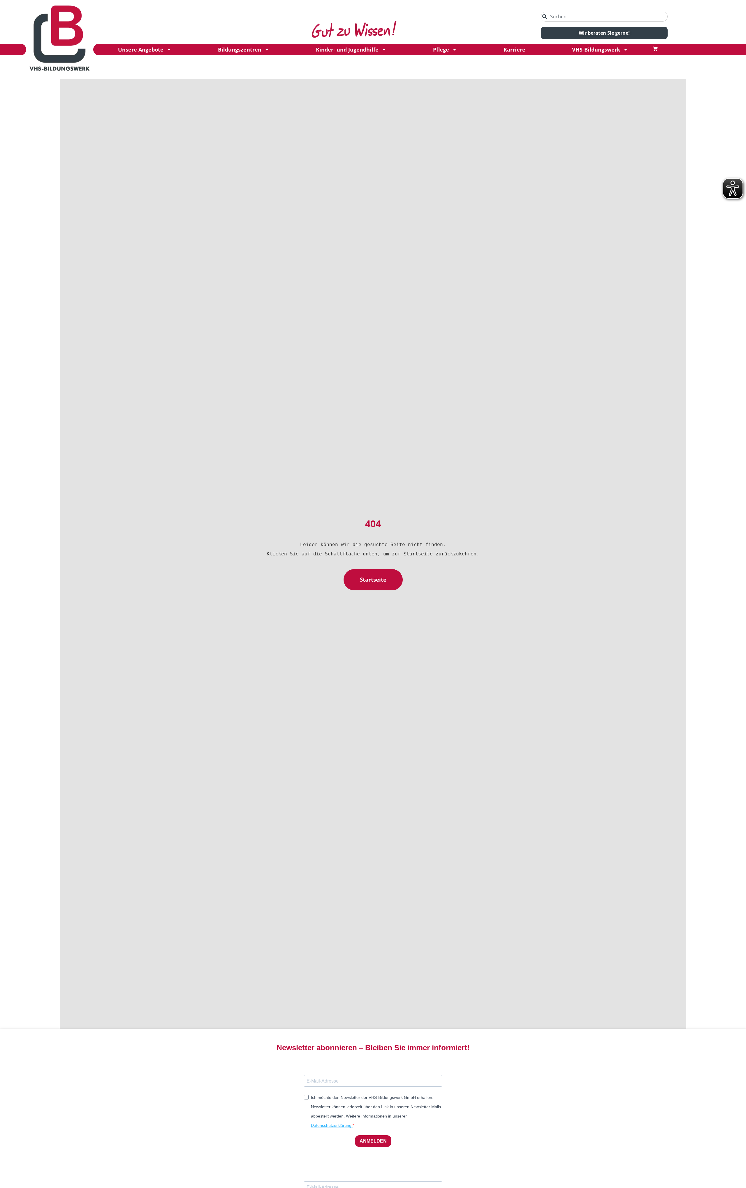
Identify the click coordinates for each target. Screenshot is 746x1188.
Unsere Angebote (140, 49)
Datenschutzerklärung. (332, 1125)
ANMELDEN (373, 1140)
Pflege (441, 49)
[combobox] (604, 17)
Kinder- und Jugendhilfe (347, 49)
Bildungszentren (239, 49)
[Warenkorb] (655, 48)
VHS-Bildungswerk (596, 49)
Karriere (514, 49)
